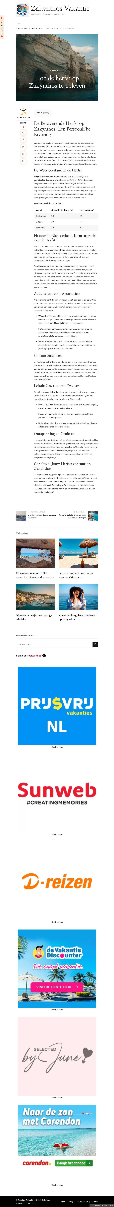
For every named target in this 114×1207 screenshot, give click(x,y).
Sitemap (95, 1201)
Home (62, 1201)
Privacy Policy (31, 1203)
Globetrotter (23, 117)
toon (46, 113)
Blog (71, 1201)
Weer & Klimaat (57, 71)
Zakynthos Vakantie (60, 8)
